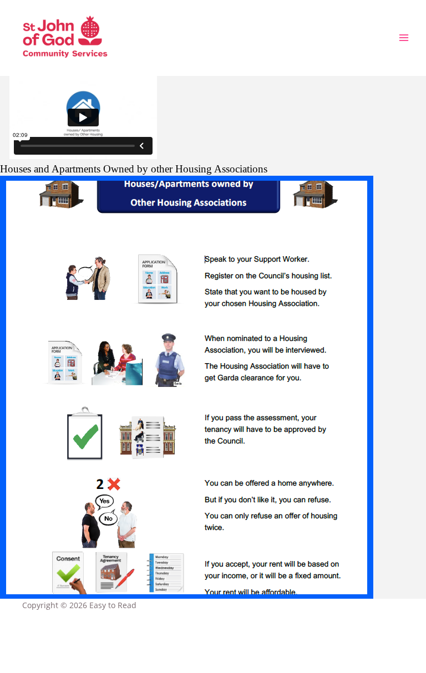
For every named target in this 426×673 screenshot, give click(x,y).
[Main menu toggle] (404, 38)
